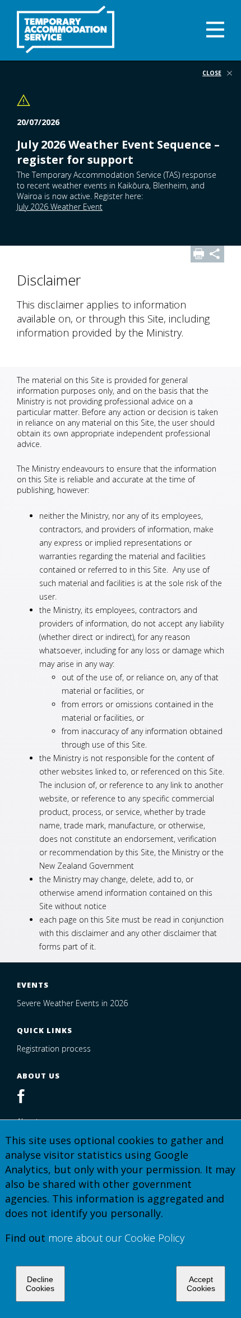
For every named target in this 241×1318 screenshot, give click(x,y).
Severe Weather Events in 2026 (72, 1003)
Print (199, 254)
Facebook (27, 1097)
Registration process (54, 1048)
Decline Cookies (40, 1284)
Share (215, 254)
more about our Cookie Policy (116, 1238)
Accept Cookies (201, 1284)
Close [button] (211, 73)
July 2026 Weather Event (60, 206)
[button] (215, 30)
